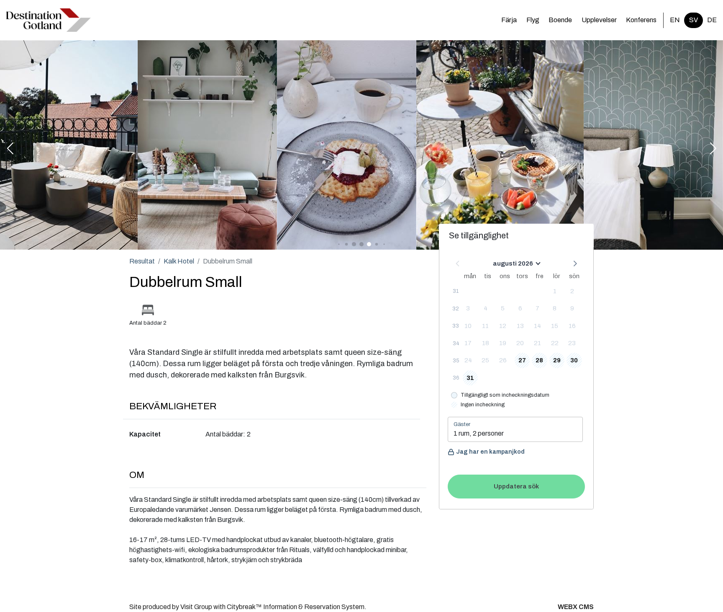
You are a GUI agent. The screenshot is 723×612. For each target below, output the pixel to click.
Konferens (641, 19)
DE (712, 19)
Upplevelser (599, 19)
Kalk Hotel (179, 261)
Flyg (532, 19)
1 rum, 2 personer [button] (479, 433)
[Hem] (48, 20)
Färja (509, 19)
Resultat (142, 261)
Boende (560, 19)
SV (693, 19)
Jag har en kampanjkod (490, 452)
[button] (10, 149)
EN (675, 19)
